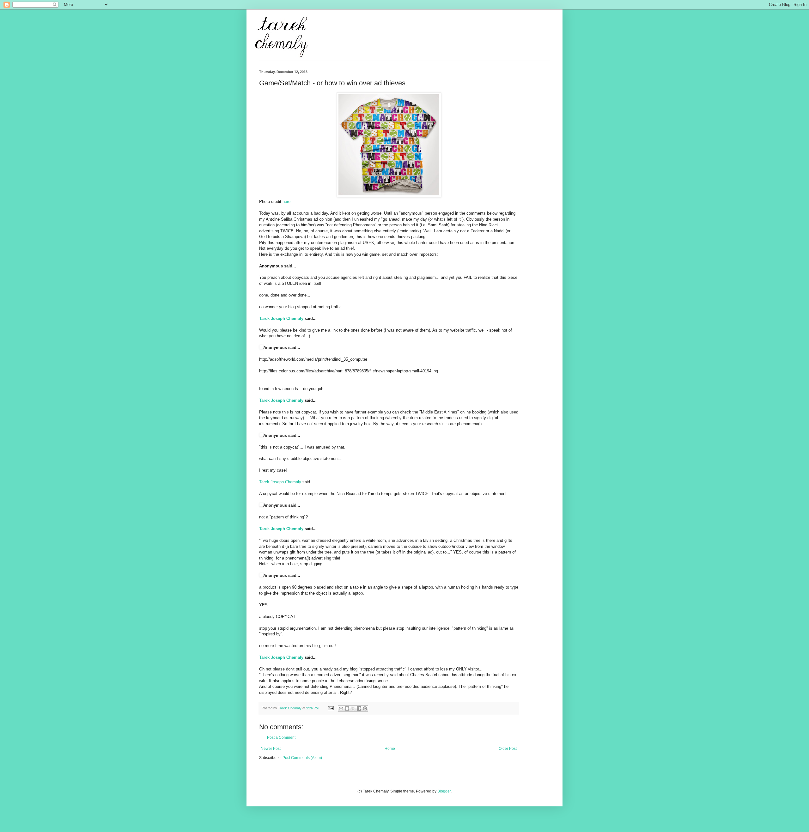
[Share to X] (353, 708)
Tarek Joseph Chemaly (281, 318)
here (286, 201)
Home (390, 748)
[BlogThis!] (347, 708)
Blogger (444, 791)
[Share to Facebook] (359, 708)
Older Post (508, 748)
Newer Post (271, 748)
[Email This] (341, 708)
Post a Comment (281, 737)
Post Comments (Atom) (302, 758)
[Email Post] (330, 708)
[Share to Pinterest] (365, 708)
